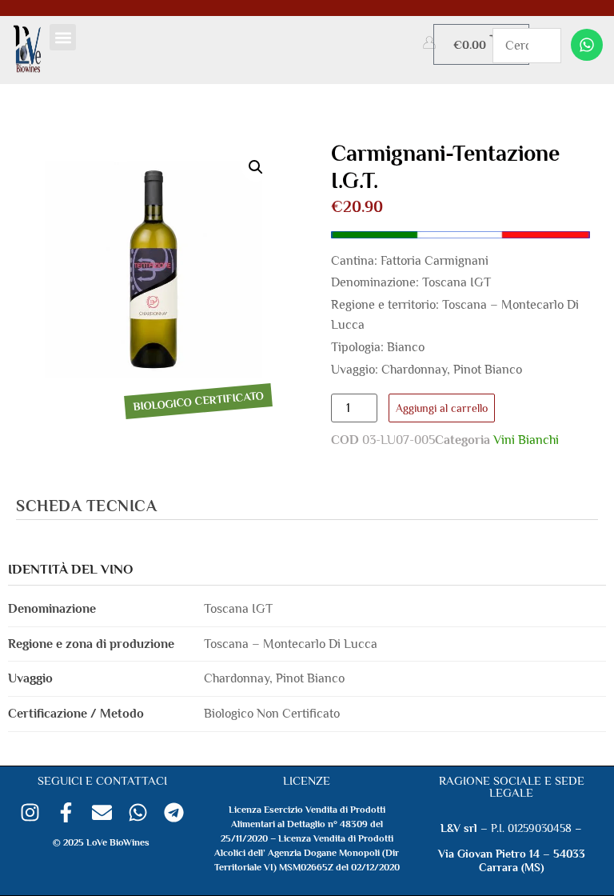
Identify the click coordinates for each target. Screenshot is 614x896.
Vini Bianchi (526, 440)
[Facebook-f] (66, 812)
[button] (63, 37)
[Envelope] (102, 812)
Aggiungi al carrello (442, 408)
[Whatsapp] (587, 45)
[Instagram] (30, 812)
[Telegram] (174, 812)
